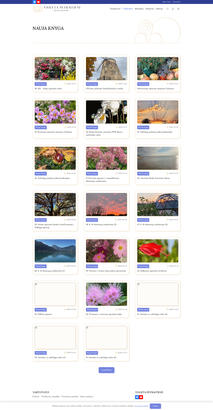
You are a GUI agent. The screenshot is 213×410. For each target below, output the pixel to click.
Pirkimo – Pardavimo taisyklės (46, 397)
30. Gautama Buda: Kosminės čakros (153, 178)
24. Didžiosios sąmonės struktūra (152, 271)
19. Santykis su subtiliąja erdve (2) (101, 358)
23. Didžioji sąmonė (43, 314)
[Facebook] (34, 2)
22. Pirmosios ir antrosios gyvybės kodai (104, 314)
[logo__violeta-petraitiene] (57, 9)
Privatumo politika (70, 397)
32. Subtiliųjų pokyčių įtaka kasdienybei (52, 178)
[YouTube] (38, 2)
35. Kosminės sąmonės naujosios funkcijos (53, 132)
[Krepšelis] (178, 9)
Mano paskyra (86, 397)
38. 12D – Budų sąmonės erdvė (48, 89)
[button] (167, 9)
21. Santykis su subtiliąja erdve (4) (152, 314)
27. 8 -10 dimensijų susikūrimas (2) (152, 225)
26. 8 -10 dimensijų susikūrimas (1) (50, 271)
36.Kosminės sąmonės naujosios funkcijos (155, 89)
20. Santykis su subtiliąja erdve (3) (50, 358)
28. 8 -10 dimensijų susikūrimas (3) (101, 225)
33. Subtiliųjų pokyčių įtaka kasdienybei (154, 132)
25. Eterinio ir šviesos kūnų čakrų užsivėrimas (106, 271)
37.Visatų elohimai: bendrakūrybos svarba (104, 89)
